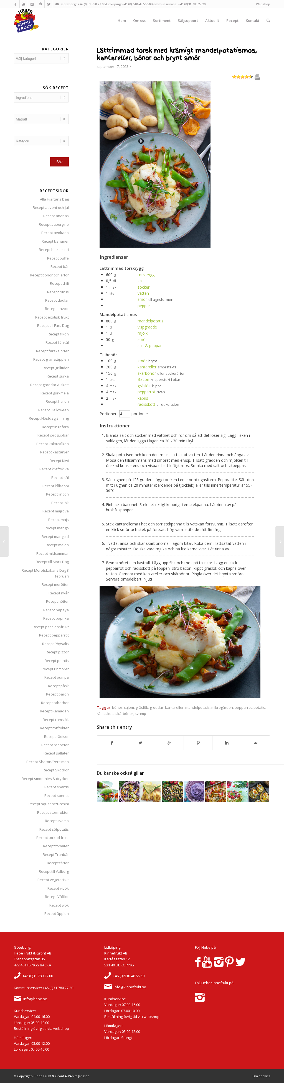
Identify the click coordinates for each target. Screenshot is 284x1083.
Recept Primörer (55, 668)
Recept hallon (57, 401)
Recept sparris (56, 786)
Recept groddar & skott (49, 384)
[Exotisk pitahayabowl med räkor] (279, 541)
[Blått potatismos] (194, 791)
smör (142, 299)
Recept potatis (57, 660)
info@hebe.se (35, 998)
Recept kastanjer (54, 452)
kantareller (147, 366)
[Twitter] (49, 4)
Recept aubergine (54, 224)
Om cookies (261, 1076)
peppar (144, 305)
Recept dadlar (57, 300)
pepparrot (146, 391)
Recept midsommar (52, 553)
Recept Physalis (55, 643)
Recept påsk (58, 685)
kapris (143, 398)
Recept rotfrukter (54, 727)
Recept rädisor (56, 736)
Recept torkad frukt (52, 837)
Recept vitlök (58, 888)
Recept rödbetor (55, 744)
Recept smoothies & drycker (45, 778)
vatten (143, 293)
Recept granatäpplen (51, 359)
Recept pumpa (56, 677)
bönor (117, 707)
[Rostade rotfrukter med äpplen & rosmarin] (215, 791)
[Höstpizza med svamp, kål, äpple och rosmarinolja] (172, 791)
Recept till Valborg (54, 871)
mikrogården (222, 707)
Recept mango (57, 527)
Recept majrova (55, 511)
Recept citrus (58, 291)
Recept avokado (55, 232)
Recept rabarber (55, 702)
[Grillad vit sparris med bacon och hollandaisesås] (150, 791)
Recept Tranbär (56, 854)
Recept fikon (58, 334)
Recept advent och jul (51, 207)
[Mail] (57, 4)
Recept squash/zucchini (49, 803)
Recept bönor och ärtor (49, 275)
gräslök (144, 385)
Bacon (143, 379)
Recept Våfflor (57, 896)
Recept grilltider (56, 367)
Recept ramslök (56, 719)
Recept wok (59, 905)
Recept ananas (56, 215)
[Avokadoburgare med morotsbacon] (107, 791)
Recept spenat (56, 795)
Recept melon (57, 544)
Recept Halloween (53, 409)
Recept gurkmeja (54, 393)
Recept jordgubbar (53, 435)
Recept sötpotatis (54, 829)
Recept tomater (56, 845)
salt (141, 280)
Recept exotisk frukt (52, 317)
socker (143, 287)
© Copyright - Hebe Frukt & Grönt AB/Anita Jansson (51, 1076)
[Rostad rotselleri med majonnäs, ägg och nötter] (258, 791)
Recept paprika (56, 618)
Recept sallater (56, 753)
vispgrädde (147, 327)
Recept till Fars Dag (53, 325)
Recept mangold (55, 536)
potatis (259, 707)
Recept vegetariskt (53, 879)
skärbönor (147, 373)
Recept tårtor (58, 862)
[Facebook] (15, 4)
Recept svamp (57, 820)
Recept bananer (55, 241)
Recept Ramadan (54, 711)
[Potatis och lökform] (129, 791)
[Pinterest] (40, 4)
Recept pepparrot (54, 635)
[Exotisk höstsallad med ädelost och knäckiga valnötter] (4, 541)
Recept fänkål (57, 342)
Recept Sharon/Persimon (47, 761)
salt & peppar (150, 345)
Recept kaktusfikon (52, 443)
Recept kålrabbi (55, 485)
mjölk (143, 333)
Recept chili (59, 283)
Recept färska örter (52, 350)
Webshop (263, 4)
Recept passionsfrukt (51, 626)
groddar (156, 707)
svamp (140, 713)
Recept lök (60, 502)
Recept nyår (59, 593)
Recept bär (59, 266)
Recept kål (60, 477)
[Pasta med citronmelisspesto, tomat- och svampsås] (237, 791)
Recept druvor (57, 308)
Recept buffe (58, 258)
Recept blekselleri (54, 249)
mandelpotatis (150, 321)
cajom (129, 707)
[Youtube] (24, 4)
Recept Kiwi (59, 460)
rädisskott (146, 404)
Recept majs (58, 519)
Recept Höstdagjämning (49, 418)
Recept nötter (57, 601)
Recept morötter (55, 584)
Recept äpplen (56, 913)
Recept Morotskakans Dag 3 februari (45, 573)
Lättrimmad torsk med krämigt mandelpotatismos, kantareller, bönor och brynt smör (177, 54)
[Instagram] (32, 4)
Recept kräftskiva (54, 468)
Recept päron (57, 694)
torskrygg (146, 274)
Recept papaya (56, 609)
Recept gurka (58, 376)
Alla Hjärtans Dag (54, 199)
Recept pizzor (57, 652)
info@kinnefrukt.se (130, 986)
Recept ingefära (55, 426)
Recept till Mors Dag (52, 561)
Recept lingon (57, 494)
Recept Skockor (56, 770)
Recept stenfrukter (53, 812)
